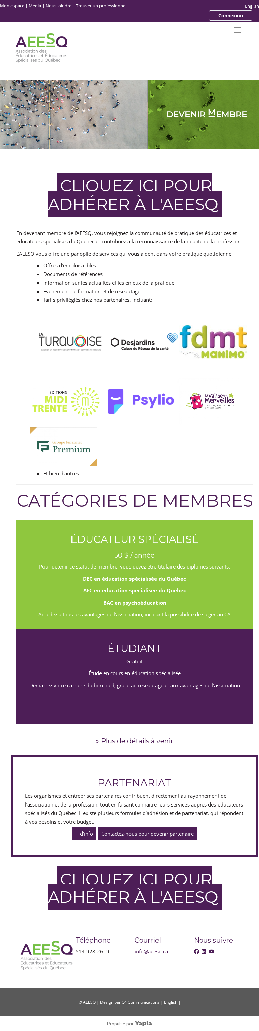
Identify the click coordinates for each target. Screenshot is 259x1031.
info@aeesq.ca (151, 951)
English (252, 6)
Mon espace (12, 6)
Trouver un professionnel (101, 6)
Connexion (230, 15)
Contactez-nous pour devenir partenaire (147, 833)
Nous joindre (58, 6)
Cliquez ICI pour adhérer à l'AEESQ (133, 195)
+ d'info (84, 833)
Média (35, 6)
